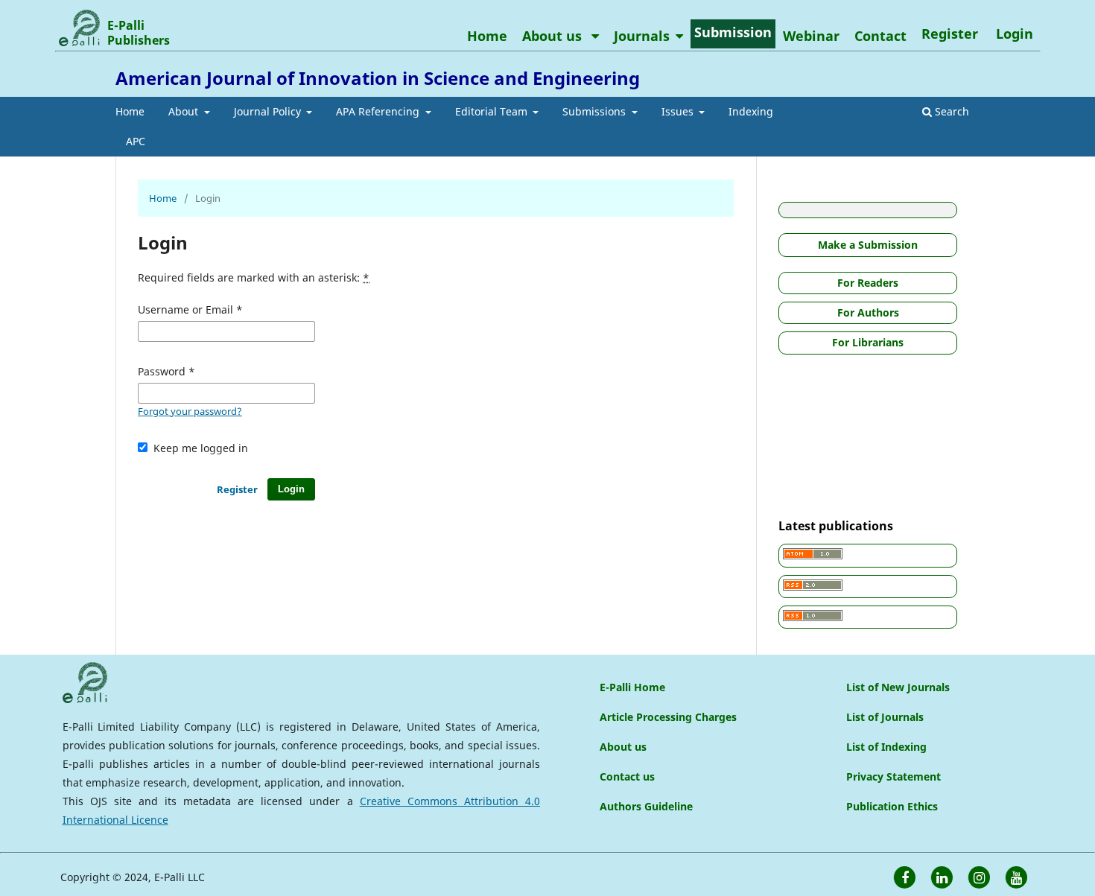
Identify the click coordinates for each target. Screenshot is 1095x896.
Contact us (627, 776)
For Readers (867, 283)
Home (130, 111)
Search (950, 111)
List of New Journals (898, 687)
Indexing (751, 111)
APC (135, 141)
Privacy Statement (893, 776)
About (184, 111)
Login (1014, 33)
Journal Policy (269, 111)
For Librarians (868, 342)
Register (949, 33)
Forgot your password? (190, 411)
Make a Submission (868, 245)
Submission (733, 32)
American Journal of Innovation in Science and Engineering (377, 78)
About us (553, 36)
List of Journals (885, 717)
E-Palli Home (632, 687)
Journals (642, 36)
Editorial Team (492, 111)
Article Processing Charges (668, 717)
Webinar (811, 36)
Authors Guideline (646, 806)
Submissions (595, 111)
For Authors (868, 312)
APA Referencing (379, 111)
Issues (678, 111)
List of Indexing (886, 747)
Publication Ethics (892, 806)
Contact (880, 36)
